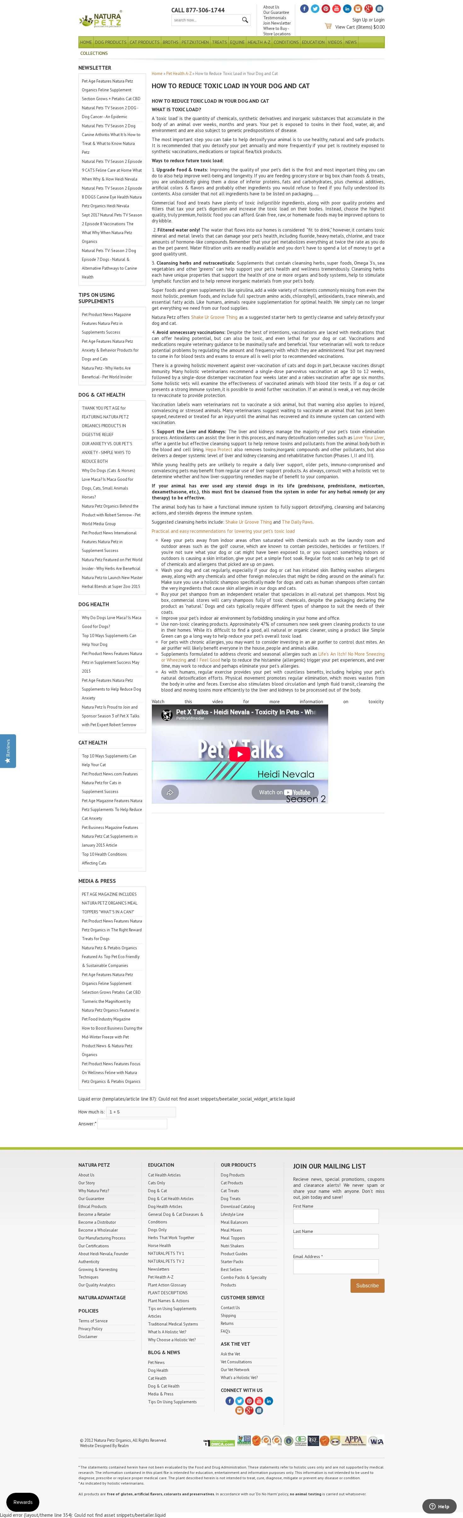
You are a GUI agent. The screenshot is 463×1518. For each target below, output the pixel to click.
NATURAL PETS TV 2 (166, 1261)
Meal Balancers (234, 1222)
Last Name (303, 1231)
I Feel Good (208, 660)
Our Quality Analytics (96, 1285)
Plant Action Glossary (167, 1285)
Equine (237, 42)
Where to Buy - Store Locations (277, 31)
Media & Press (161, 1394)
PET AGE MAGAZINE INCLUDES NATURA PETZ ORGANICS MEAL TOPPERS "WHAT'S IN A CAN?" (109, 903)
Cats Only (156, 1183)
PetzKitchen (195, 42)
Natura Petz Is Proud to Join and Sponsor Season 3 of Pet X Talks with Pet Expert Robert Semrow (111, 715)
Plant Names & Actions (168, 1300)
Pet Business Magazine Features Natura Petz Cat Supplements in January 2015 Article (110, 836)
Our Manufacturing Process (102, 1238)
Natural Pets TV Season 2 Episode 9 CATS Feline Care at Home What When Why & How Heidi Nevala (112, 170)
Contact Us (230, 1307)
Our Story (86, 1183)
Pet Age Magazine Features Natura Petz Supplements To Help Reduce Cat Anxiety (112, 809)
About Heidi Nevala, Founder (103, 1253)
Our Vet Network (235, 1369)
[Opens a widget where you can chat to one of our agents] (439, 1507)
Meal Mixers (231, 1230)
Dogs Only (157, 1230)
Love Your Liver (369, 437)
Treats (219, 42)
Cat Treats (230, 1190)
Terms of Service (93, 1321)
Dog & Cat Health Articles (171, 1198)
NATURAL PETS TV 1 (166, 1253)
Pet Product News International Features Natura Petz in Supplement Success (109, 541)
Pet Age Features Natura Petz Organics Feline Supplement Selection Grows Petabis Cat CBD (111, 983)
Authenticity (88, 1261)
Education (313, 42)
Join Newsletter (277, 23)
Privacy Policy (90, 1328)
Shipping (228, 1315)
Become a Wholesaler (98, 1230)
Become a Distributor (97, 1222)
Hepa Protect (219, 449)
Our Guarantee (276, 12)
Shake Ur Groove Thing (214, 317)
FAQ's (225, 1331)
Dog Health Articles (165, 1206)
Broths (171, 42)
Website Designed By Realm (104, 1445)
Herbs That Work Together (171, 1237)
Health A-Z (259, 42)
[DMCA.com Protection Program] (219, 1445)
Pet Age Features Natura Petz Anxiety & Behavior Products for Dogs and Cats (110, 350)
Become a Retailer (94, 1214)
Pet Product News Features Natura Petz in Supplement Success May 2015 (112, 662)
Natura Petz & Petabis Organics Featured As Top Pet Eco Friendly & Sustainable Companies (111, 956)
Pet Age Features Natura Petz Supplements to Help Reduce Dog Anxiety (111, 689)
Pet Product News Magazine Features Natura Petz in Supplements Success (106, 323)
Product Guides (234, 1253)
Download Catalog (238, 1206)
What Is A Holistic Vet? (167, 1332)
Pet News (156, 1362)
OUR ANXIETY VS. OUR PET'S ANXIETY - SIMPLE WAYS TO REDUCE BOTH (107, 452)
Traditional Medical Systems (173, 1324)
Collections (94, 53)
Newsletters (158, 1269)
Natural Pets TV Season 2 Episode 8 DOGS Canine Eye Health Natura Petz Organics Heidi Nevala (112, 197)
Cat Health (157, 1378)
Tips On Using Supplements (172, 1402)
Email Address (308, 1256)
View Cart (345, 27)
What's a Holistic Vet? (239, 1377)
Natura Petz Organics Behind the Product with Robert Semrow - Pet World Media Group (111, 514)
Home (86, 42)
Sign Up (360, 20)
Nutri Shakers (232, 1246)
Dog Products (111, 42)
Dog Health (158, 1370)
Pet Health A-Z (178, 73)
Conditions (286, 42)
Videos (335, 42)
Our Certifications (93, 1246)
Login (379, 20)
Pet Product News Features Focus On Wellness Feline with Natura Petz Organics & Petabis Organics (111, 1072)
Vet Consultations (236, 1362)
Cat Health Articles (164, 1175)
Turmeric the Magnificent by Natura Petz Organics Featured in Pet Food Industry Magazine (110, 1010)
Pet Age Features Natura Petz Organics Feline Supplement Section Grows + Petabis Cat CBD (111, 89)
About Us (271, 7)
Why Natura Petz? (93, 1190)
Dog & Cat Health (164, 1386)
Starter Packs (232, 1261)
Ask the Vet (230, 1354)
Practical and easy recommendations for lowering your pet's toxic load (223, 531)
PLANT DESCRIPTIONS (168, 1293)
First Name (303, 1206)
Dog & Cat (157, 1190)
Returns (227, 1323)
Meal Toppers (233, 1238)
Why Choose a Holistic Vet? (172, 1340)
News (351, 42)
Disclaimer (87, 1336)
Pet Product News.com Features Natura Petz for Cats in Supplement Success (110, 782)
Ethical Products (92, 1206)
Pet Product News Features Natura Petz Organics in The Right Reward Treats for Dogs (112, 929)
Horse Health (159, 1245)
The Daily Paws (297, 522)
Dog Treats (231, 1198)
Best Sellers (231, 1269)
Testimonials (274, 17)
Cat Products (145, 42)
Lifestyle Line (232, 1214)
